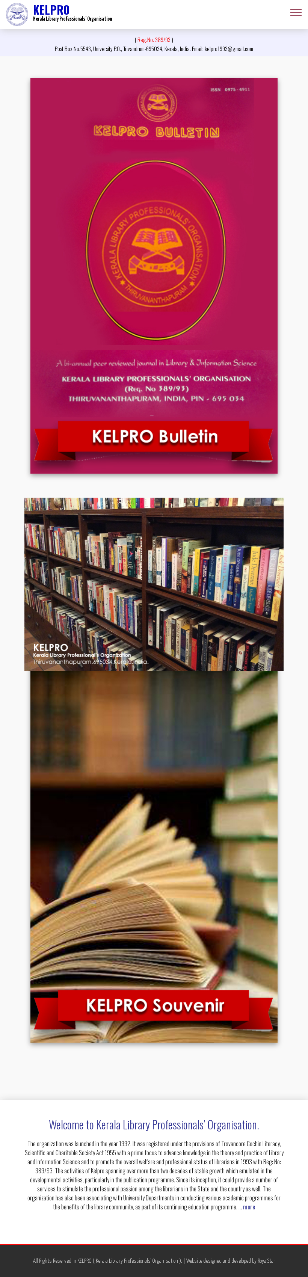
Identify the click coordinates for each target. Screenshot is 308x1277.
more (249, 1206)
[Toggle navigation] (296, 12)
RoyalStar (266, 1261)
